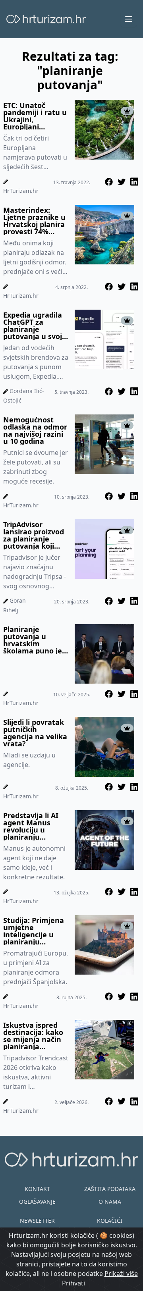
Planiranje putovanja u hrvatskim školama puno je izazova (32, 640)
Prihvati (73, 1283)
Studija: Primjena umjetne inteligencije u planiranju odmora (33, 931)
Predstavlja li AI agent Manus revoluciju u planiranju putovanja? (30, 826)
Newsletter (37, 1220)
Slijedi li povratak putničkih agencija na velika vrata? (35, 733)
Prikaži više (121, 1273)
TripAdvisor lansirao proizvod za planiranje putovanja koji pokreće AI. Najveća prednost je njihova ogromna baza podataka (34, 535)
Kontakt (37, 1189)
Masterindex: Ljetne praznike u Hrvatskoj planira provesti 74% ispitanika (34, 220)
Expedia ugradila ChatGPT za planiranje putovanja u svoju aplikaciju (35, 325)
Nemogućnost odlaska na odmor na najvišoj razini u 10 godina (35, 430)
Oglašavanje (37, 1201)
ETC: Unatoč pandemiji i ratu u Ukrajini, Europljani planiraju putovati (35, 116)
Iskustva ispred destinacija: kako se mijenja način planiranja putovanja (33, 1035)
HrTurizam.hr (21, 191)
